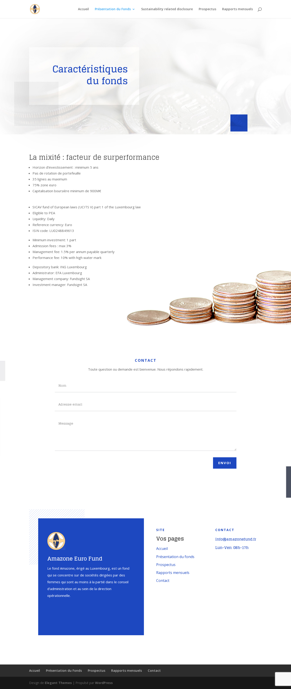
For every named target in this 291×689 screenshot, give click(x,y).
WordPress (104, 683)
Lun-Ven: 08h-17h (231, 547)
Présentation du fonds (175, 556)
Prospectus (207, 9)
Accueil (83, 9)
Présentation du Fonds (113, 9)
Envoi (224, 462)
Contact (162, 580)
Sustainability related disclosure (167, 9)
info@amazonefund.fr (235, 539)
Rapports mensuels (237, 9)
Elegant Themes (58, 683)
